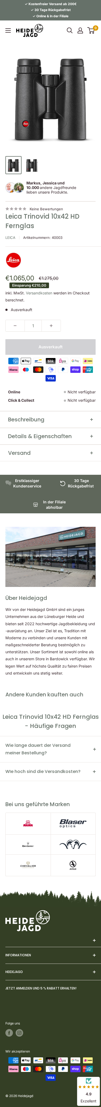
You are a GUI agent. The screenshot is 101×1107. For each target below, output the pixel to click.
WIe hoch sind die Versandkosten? (43, 771)
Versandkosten (39, 293)
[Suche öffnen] (70, 30)
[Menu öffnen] (8, 30)
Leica (10, 237)
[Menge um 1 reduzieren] (15, 325)
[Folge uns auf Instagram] (19, 1033)
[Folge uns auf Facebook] (9, 1033)
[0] (91, 30)
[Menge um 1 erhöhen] (51, 325)
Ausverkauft (50, 346)
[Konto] (80, 30)
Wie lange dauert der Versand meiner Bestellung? (38, 749)
